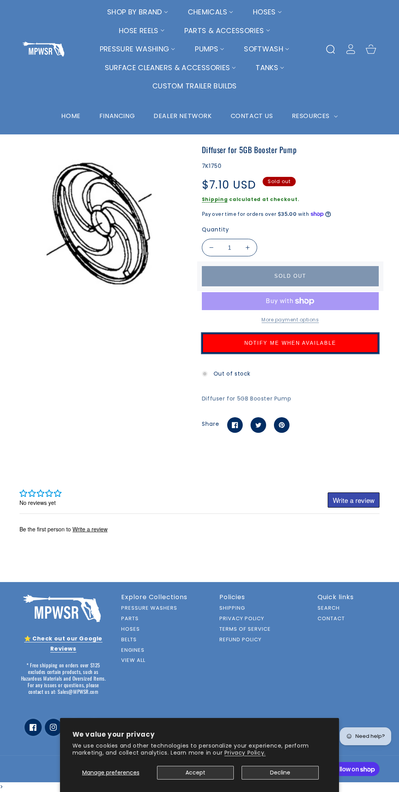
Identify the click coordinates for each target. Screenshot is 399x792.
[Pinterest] (282, 425)
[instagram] (53, 727)
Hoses (130, 629)
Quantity (215, 229)
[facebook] (33, 727)
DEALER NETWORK (183, 115)
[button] (137, 12)
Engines (133, 650)
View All (133, 660)
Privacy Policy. (245, 753)
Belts (129, 640)
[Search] (330, 49)
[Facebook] (235, 425)
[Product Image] (101, 225)
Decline (280, 772)
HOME (70, 115)
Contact (331, 619)
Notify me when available (290, 343)
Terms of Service (245, 629)
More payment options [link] (290, 319)
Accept (195, 772)
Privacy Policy (241, 619)
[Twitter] (258, 425)
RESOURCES (312, 115)
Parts (130, 619)
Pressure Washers (149, 608)
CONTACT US (252, 115)
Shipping (215, 199)
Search (329, 608)
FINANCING (117, 115)
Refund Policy (240, 640)
